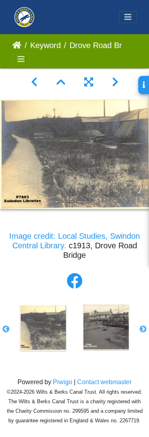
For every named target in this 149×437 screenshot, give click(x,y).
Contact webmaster (104, 382)
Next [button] (143, 329)
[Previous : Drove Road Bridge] (34, 82)
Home (16, 45)
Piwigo (62, 382)
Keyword (45, 45)
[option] (43, 328)
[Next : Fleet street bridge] (115, 82)
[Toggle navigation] (128, 17)
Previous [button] (6, 329)
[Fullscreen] (89, 82)
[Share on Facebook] (75, 281)
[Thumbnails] (61, 82)
